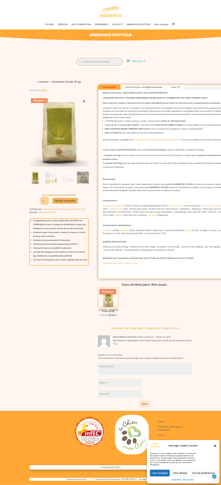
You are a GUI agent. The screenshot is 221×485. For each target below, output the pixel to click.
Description (109, 87)
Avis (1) (175, 87)
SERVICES (63, 24)
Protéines (107, 230)
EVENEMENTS (101, 24)
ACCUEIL (49, 24)
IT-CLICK (90, 479)
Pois (203, 205)
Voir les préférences (203, 473)
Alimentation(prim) (53, 209)
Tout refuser (180, 473)
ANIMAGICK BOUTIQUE (138, 24)
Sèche (81, 209)
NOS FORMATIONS (81, 24)
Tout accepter (160, 473)
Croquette (71, 209)
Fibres (189, 230)
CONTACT (117, 24)
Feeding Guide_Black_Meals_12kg (120, 263)
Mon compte (161, 24)
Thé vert (152, 215)
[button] (214, 445)
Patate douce (176, 205)
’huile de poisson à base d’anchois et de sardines (158, 139)
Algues (118, 215)
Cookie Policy (176, 479)
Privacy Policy (188, 479)
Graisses (124, 230)
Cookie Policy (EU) (110, 467)
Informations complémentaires (143, 87)
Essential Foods (47, 212)
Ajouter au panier (65, 200)
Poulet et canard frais (114, 205)
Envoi (144, 403)
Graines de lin (116, 208)
